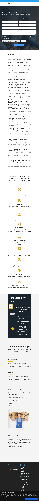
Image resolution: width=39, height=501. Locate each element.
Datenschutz (16, 36)
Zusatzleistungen (19, 263)
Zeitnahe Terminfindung (19, 240)
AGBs (9, 36)
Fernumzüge (19, 204)
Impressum (11, 467)
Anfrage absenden (19, 44)
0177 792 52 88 (10, 451)
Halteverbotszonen (19, 193)
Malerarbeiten (19, 274)
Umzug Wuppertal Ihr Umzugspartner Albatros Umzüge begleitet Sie (19, 161)
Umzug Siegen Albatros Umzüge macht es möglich (18, 150)
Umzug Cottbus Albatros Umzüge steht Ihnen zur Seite (18, 140)
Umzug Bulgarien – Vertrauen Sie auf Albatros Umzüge (19, 129)
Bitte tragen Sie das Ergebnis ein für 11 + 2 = (10, 41)
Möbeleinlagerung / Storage (19, 285)
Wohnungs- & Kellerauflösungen (19, 251)
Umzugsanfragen (24, 18)
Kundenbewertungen (19, 346)
